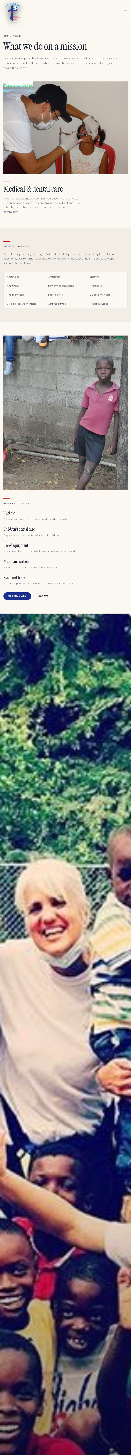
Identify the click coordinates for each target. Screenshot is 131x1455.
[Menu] (125, 12)
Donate (43, 596)
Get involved (17, 596)
